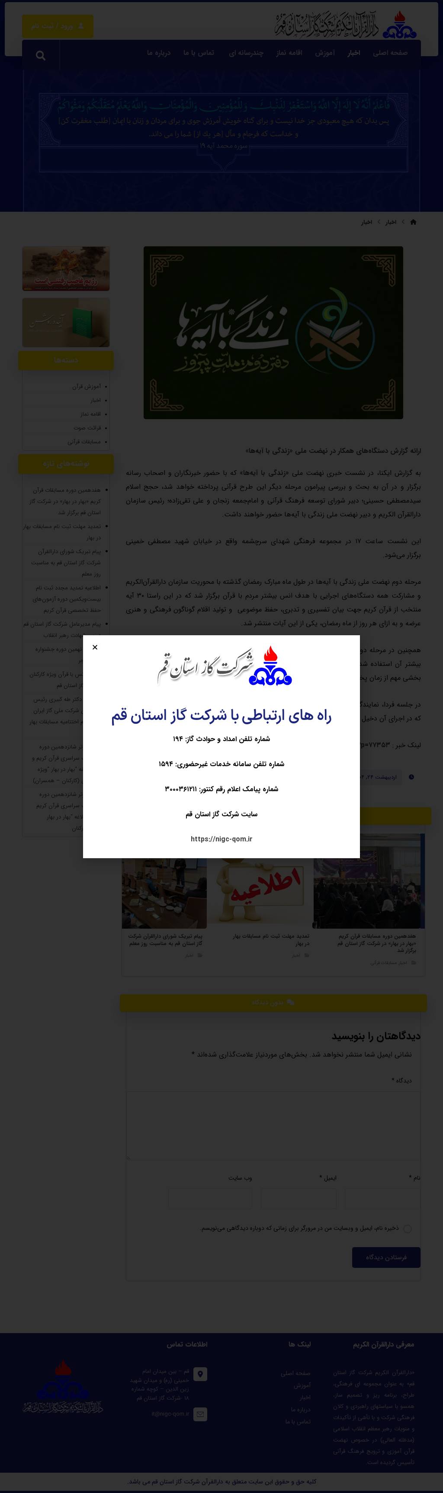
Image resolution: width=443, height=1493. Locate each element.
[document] (221, 746)
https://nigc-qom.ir (222, 839)
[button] (95, 647)
